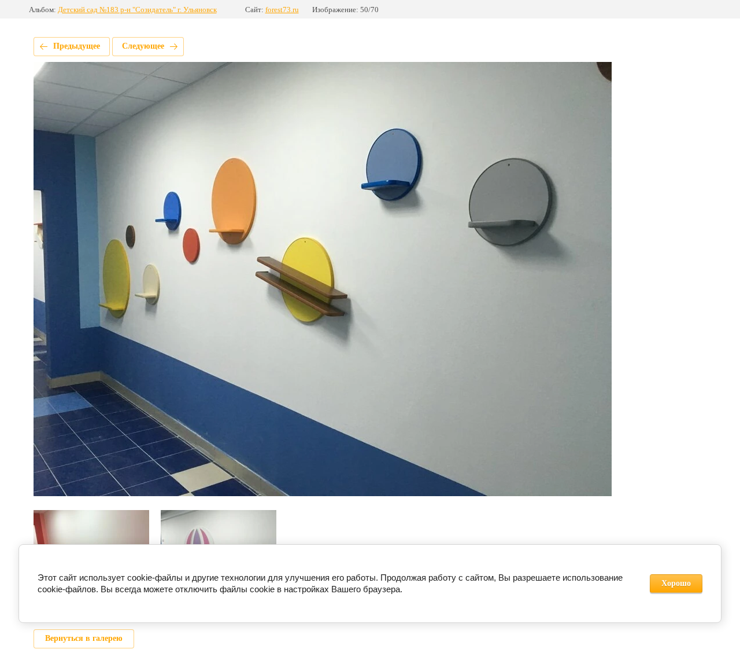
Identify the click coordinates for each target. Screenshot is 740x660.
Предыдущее (76, 46)
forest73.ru (282, 9)
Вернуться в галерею (84, 638)
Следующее (143, 46)
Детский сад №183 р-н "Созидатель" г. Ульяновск (137, 9)
